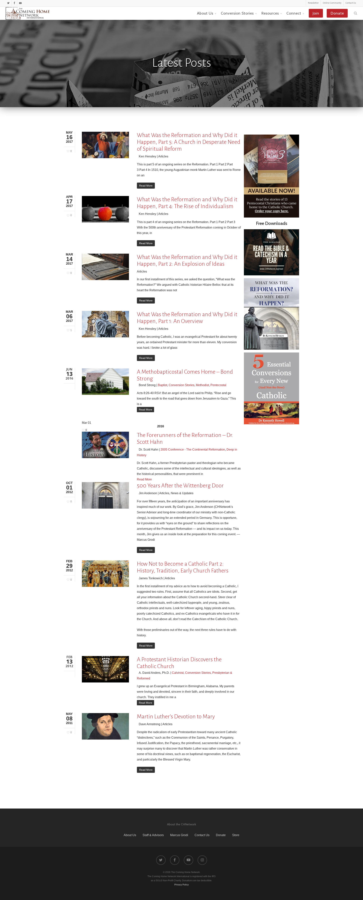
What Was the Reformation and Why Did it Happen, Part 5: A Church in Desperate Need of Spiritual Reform (188, 142)
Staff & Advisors (153, 835)
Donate (221, 835)
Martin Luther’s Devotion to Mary (176, 716)
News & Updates (182, 493)
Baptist (162, 385)
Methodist (202, 385)
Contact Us (202, 835)
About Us (130, 835)
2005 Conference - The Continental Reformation (193, 449)
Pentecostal (218, 385)
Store (235, 835)
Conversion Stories (181, 385)
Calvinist (178, 672)
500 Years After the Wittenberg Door (180, 486)
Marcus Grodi (179, 835)
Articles (163, 156)
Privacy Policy (181, 884)
